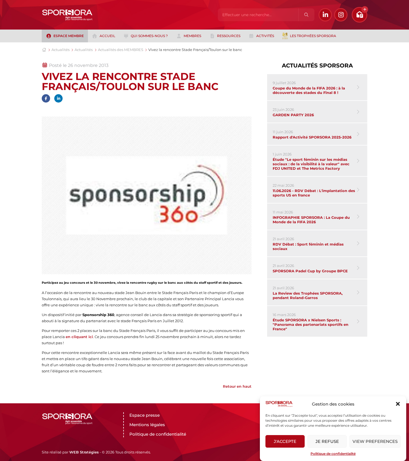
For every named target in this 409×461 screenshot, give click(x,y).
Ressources (228, 36)
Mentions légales (147, 424)
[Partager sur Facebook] (46, 98)
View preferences (375, 441)
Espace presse (144, 415)
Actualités (60, 49)
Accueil (107, 36)
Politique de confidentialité (333, 454)
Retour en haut (237, 386)
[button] (398, 404)
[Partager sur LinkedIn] (58, 98)
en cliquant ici (79, 336)
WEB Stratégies (84, 452)
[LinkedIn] (325, 14)
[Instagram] (341, 14)
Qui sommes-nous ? (149, 36)
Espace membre (68, 36)
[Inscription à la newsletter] (359, 15)
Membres (192, 36)
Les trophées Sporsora (313, 36)
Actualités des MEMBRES (120, 49)
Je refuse (327, 441)
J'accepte (285, 441)
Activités (265, 36)
